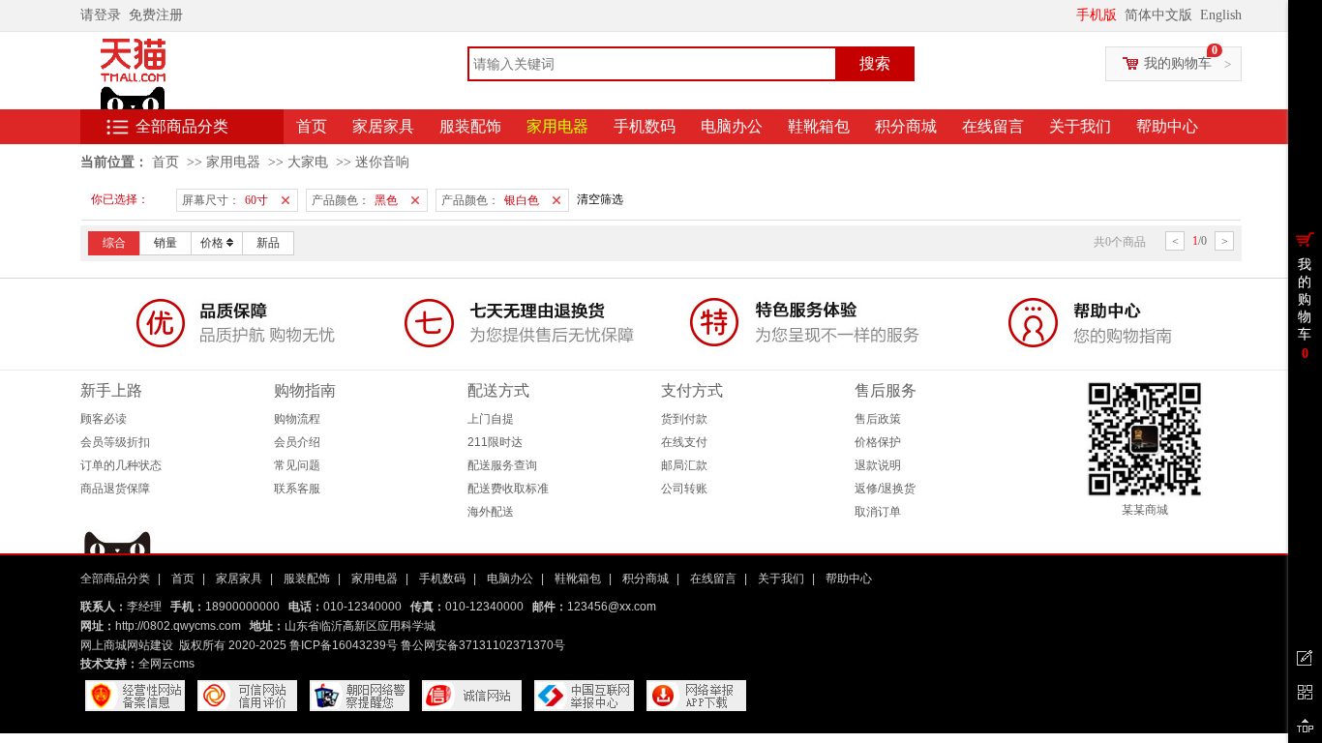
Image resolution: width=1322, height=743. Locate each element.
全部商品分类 (181, 126)
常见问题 (297, 465)
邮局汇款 (684, 465)
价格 (212, 243)
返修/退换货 (885, 488)
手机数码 (645, 126)
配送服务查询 (502, 465)
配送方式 (498, 390)
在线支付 (684, 442)
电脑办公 (732, 126)
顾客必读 (103, 419)
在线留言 (993, 126)
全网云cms (166, 663)
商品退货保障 (115, 488)
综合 (114, 243)
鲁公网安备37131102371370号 (483, 645)
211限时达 (495, 442)
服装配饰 (470, 126)
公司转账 (684, 488)
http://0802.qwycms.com (178, 626)
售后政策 (878, 419)
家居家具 (383, 126)
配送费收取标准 (508, 488)
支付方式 (692, 390)
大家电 (307, 162)
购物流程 (297, 419)
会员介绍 (297, 442)
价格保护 (878, 442)
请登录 (104, 15)
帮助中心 (1167, 126)
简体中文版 (1160, 15)
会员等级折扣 (115, 442)
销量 (165, 243)
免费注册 (160, 15)
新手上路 (111, 390)
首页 (311, 126)
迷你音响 (382, 162)
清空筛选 (600, 199)
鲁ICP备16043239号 (343, 645)
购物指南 (305, 390)
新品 (268, 243)
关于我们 (1080, 126)
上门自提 (490, 419)
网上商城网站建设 (126, 645)
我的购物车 (1178, 63)
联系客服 (297, 488)
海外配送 (490, 512)
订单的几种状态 (121, 465)
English (1221, 15)
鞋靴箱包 (819, 126)
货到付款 (684, 419)
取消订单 (878, 512)
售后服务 (885, 390)
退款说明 (878, 465)
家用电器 (557, 126)
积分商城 (906, 126)
